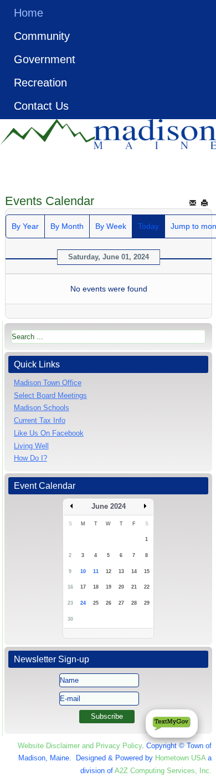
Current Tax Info (39, 420)
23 (70, 603)
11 (96, 571)
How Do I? (30, 458)
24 (83, 603)
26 (108, 603)
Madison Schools (41, 407)
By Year (25, 226)
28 (134, 603)
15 (147, 571)
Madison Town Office (47, 383)
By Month (67, 226)
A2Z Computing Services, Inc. (163, 770)
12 (108, 571)
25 (96, 603)
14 (134, 571)
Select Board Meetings (50, 395)
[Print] (204, 202)
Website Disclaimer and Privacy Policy (80, 746)
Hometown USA (180, 758)
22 (147, 587)
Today (148, 226)
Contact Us (41, 106)
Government (44, 59)
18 (96, 587)
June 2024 (108, 506)
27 (121, 603)
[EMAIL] (193, 202)
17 (83, 587)
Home (28, 13)
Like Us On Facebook (49, 433)
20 (121, 587)
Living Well (31, 446)
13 (121, 571)
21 (134, 587)
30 (70, 619)
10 (83, 571)
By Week (110, 226)
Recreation (40, 82)
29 (147, 603)
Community (42, 36)
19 (108, 587)
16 (70, 587)
